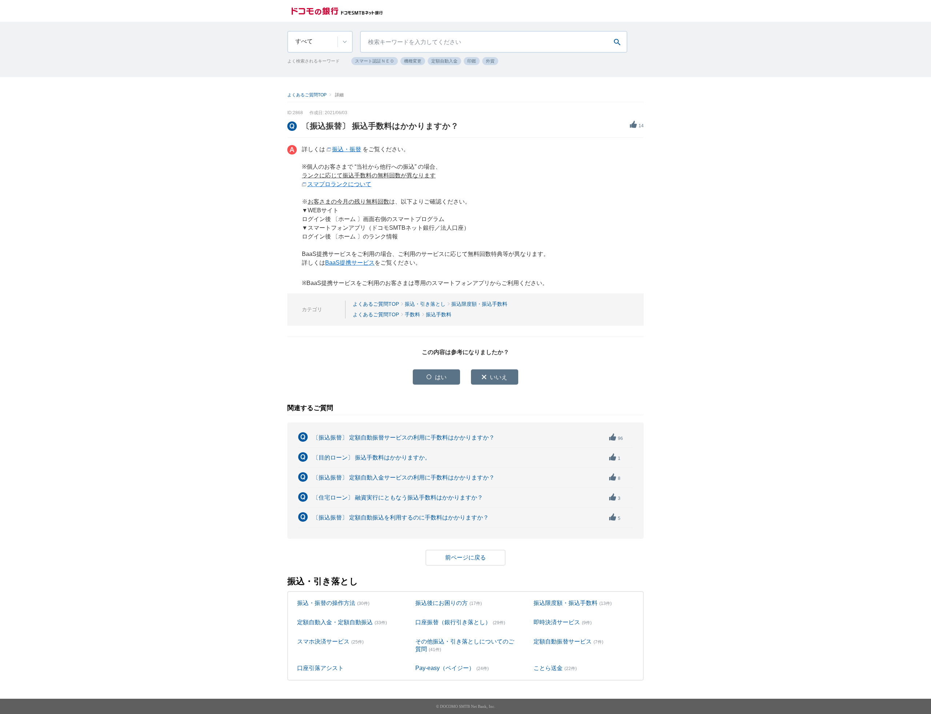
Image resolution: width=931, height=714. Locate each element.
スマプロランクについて (339, 184)
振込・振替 (346, 149)
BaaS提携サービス (350, 263)
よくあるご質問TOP (307, 94)
